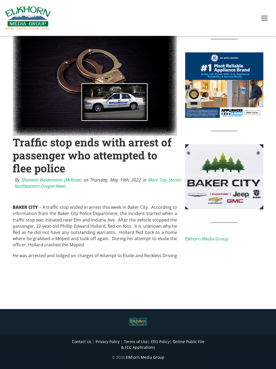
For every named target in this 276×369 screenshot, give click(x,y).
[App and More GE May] (224, 85)
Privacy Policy (108, 341)
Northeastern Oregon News (40, 186)
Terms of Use (136, 341)
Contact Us (81, 341)
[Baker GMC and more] (224, 176)
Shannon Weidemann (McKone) (51, 180)
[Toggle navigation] (264, 18)
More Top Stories (164, 180)
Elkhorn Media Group (207, 239)
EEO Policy (160, 341)
